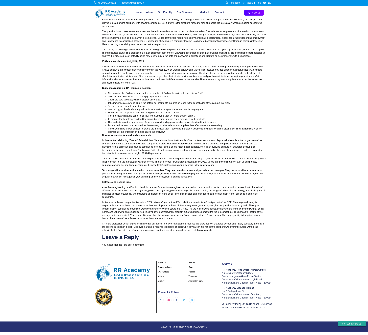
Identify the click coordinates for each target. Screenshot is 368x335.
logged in (120, 245)
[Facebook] (255, 3)
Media (203, 12)
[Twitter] (192, 300)
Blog (190, 267)
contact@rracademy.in (133, 3)
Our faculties (163, 271)
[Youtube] (264, 3)
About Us (162, 262)
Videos (161, 276)
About (150, 12)
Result (249, 3)
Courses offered (165, 267)
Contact (219, 12)
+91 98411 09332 (107, 3)
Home (138, 12)
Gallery (161, 281)
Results (191, 271)
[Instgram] (259, 3)
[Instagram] (161, 300)
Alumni (191, 262)
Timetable (192, 276)
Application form (195, 281)
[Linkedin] (269, 3)
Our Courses (184, 12)
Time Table (234, 3)
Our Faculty (165, 12)
